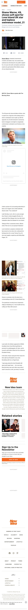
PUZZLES (13, 545)
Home (3, 9)
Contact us (17, 564)
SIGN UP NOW (13, 459)
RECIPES (9, 538)
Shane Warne (5, 58)
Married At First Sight (16, 5)
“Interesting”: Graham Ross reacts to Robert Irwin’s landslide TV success (9, 435)
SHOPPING (17, 538)
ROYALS (6, 534)
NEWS (21, 534)
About (7, 560)
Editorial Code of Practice (13, 567)
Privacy (13, 560)
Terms (20, 560)
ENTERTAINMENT (9, 541)
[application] (13, 43)
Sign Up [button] (20, 2)
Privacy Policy (21, 462)
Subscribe (8, 564)
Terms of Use (4, 463)
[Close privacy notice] (26, 602)
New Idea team (9, 30)
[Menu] (2, 2)
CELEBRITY (14, 534)
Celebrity (9, 9)
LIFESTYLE (19, 541)
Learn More (12, 603)
